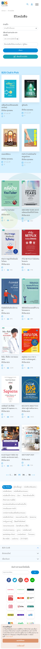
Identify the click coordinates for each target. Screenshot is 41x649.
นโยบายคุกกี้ (9, 636)
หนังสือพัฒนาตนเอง (21, 491)
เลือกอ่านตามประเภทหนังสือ (10, 33)
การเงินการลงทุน (9, 530)
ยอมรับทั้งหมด (20, 640)
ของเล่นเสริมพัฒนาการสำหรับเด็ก (14, 504)
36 (23, 475)
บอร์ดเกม (15, 538)
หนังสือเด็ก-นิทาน (9, 495)
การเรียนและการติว (9, 508)
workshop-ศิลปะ (9, 534)
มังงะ (19, 495)
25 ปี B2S (24, 538)
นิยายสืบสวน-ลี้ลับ (22, 525)
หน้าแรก (3, 11)
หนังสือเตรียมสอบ (30, 487)
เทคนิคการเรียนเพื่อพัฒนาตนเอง (14, 512)
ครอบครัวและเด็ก (22, 517)
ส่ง (35, 572)
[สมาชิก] (32, 4)
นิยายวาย (33, 517)
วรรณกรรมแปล (8, 525)
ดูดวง (18, 530)
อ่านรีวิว (5, 24)
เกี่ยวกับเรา (6, 559)
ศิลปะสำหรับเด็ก (28, 495)
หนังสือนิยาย (7, 491)
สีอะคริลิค (6, 538)
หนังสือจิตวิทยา (8, 517)
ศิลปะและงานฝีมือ (9, 500)
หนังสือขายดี (27, 530)
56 (29, 475)
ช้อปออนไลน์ (6, 553)
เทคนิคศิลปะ (21, 534)
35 (19, 475)
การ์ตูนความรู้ (7, 521)
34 (15, 475)
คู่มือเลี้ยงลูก (17, 487)
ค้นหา (20, 50)
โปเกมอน (31, 534)
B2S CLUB (6, 547)
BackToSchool (19, 521)
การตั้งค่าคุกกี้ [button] (20, 645)
